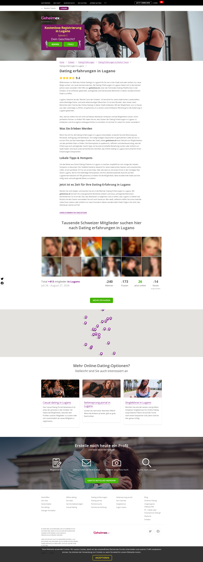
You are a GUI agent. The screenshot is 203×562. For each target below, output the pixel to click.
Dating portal (96, 500)
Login (155, 3)
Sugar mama (121, 507)
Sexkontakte (69, 3)
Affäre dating (95, 3)
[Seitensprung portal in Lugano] (101, 389)
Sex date (69, 500)
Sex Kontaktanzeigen (74, 504)
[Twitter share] (2, 279)
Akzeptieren (102, 557)
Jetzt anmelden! (143, 3)
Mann (55, 44)
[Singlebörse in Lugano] (142, 389)
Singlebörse (121, 504)
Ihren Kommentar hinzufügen (73, 213)
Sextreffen (45, 3)
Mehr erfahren (101, 300)
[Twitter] (150, 531)
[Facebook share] (2, 283)
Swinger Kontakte (48, 510)
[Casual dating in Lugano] (60, 389)
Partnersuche (96, 504)
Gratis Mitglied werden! (101, 480)
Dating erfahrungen (99, 497)
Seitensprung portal (124, 497)
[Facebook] (158, 531)
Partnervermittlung (99, 507)
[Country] (161, 2)
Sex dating (82, 3)
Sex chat (57, 3)
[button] (101, 322)
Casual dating (71, 507)
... (105, 2)
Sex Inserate (121, 500)
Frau (71, 44)
